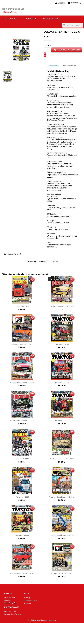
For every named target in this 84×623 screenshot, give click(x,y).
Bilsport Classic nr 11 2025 (22, 344)
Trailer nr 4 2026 (22, 306)
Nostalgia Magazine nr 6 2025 (62, 459)
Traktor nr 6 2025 (62, 421)
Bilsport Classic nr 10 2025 (62, 573)
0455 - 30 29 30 (10, 611)
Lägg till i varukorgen (66, 49)
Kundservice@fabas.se (13, 614)
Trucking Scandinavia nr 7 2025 (61, 535)
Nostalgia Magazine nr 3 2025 (22, 421)
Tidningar (31, 19)
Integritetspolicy (10, 603)
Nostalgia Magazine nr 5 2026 (22, 383)
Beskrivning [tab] (53, 66)
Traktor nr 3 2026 (22, 535)
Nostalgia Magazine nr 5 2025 (22, 573)
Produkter (28, 603)
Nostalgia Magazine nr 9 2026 (62, 306)
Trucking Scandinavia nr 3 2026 (62, 497)
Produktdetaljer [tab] (69, 66)
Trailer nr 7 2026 (22, 459)
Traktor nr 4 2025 (62, 383)
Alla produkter (11, 19)
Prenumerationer (51, 19)
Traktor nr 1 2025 (62, 344)
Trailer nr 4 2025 (22, 497)
